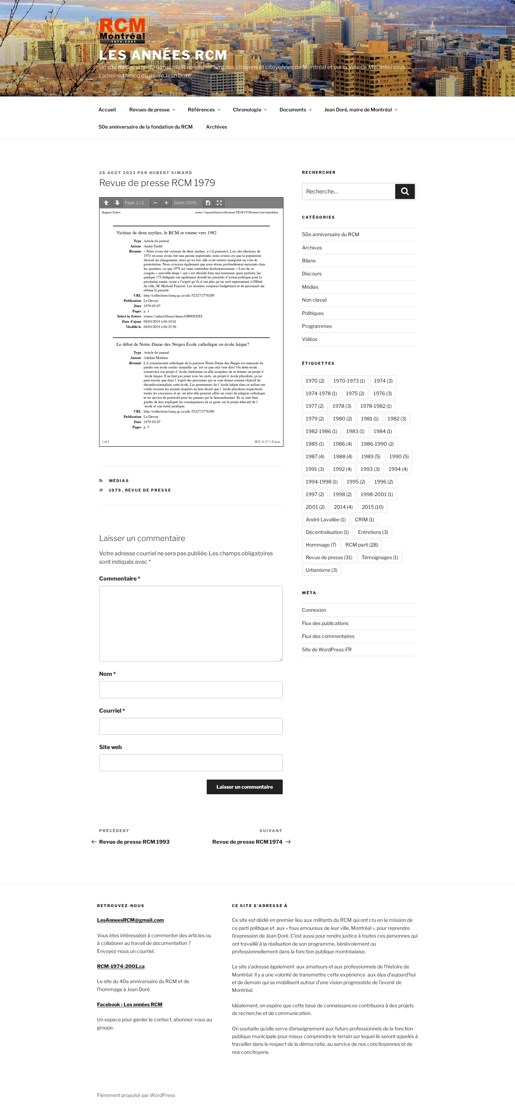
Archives (216, 127)
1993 (370, 469)
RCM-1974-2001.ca (121, 966)
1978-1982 (376, 406)
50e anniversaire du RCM (330, 234)
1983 (355, 431)
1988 (343, 456)
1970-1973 (349, 381)
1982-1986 (321, 431)
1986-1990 (377, 444)
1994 (398, 469)
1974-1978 (321, 393)
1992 (342, 469)
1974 (383, 381)
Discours (312, 273)
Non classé (314, 300)
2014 (343, 507)
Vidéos (309, 339)
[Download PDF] (208, 203)
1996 (384, 482)
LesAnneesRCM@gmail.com (130, 920)
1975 (355, 393)
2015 (373, 507)
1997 (315, 494)
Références (201, 109)
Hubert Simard (170, 172)
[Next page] (117, 203)
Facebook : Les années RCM (130, 1004)
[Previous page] (106, 203)
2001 (315, 507)
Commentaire (119, 578)
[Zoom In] (166, 203)
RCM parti (361, 545)
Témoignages (380, 557)
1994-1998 (322, 482)
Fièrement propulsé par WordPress (136, 1095)
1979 (115, 490)
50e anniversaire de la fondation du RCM (145, 127)
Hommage (321, 545)
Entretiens (373, 532)
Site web (110, 747)
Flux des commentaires (328, 636)
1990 (399, 456)
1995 (356, 482)
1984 (383, 431)
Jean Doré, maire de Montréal (358, 109)
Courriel (112, 710)
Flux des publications (325, 623)
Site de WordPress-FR (327, 649)
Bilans (309, 260)
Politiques (313, 313)
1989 (371, 456)
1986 (342, 444)
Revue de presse (148, 490)
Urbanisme (321, 570)
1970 (315, 381)
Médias (119, 480)
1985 (315, 444)
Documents (293, 109)
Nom (107, 674)
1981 (370, 418)
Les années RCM (163, 55)
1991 (315, 469)
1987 (315, 456)
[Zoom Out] (155, 203)
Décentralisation (327, 532)
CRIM (364, 519)
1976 (382, 393)
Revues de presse (149, 109)
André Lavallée (326, 519)
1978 (342, 406)
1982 (397, 418)
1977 (315, 406)
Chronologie (247, 109)
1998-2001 (377, 494)
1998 (342, 494)
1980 (342, 418)
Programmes (317, 326)
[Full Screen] (219, 203)
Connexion (314, 610)
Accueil (107, 109)
